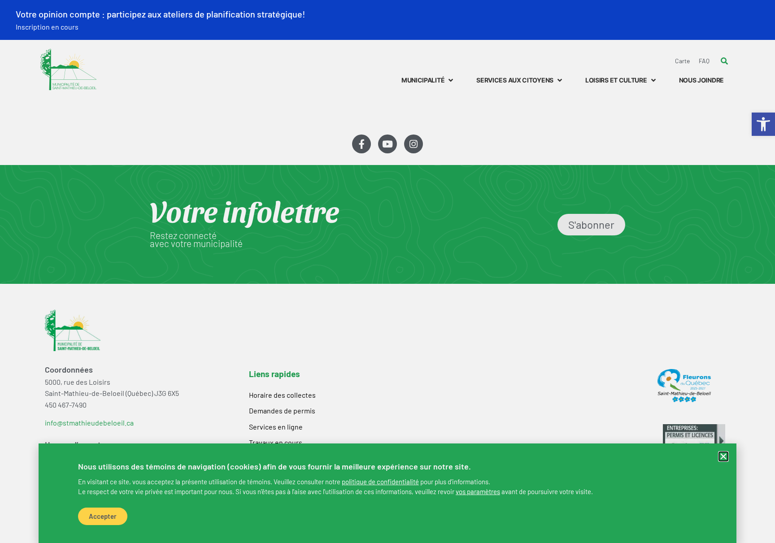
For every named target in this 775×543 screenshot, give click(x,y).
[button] (723, 456)
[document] (387, 271)
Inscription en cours (47, 26)
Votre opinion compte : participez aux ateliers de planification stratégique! (160, 14)
